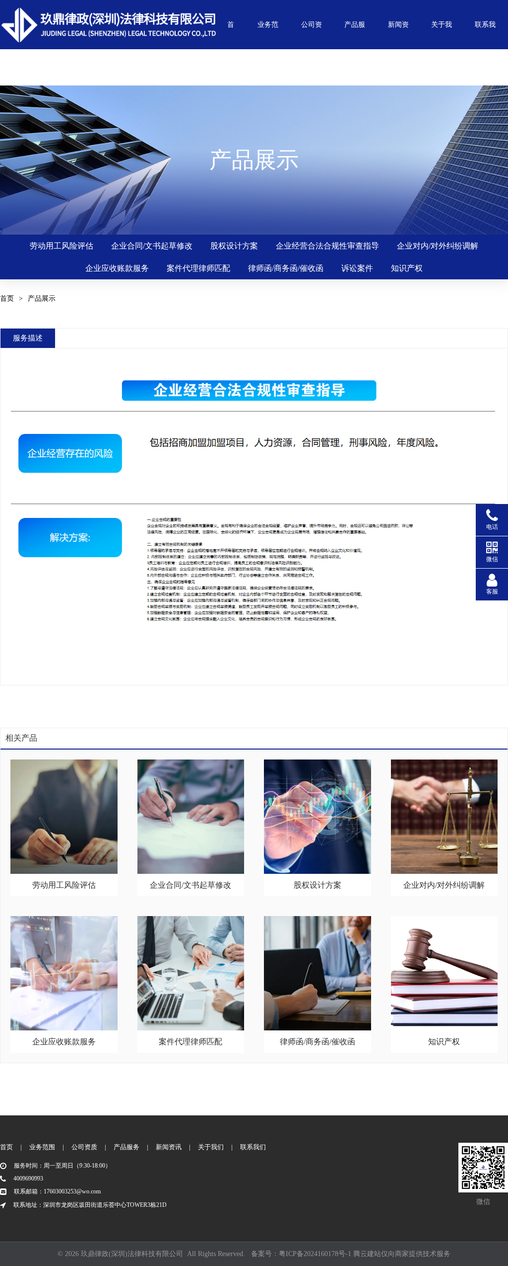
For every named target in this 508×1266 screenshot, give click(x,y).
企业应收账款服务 (117, 268)
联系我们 (485, 33)
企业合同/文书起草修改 (151, 246)
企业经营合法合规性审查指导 (327, 246)
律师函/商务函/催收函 (285, 268)
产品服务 (354, 33)
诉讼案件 (357, 268)
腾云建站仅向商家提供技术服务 (401, 1254)
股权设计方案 (234, 246)
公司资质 (311, 33)
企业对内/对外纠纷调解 (437, 246)
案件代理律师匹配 (198, 268)
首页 (230, 33)
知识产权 (407, 268)
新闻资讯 (398, 33)
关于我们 (441, 33)
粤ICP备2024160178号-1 (315, 1254)
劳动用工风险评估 (61, 246)
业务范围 (267, 33)
